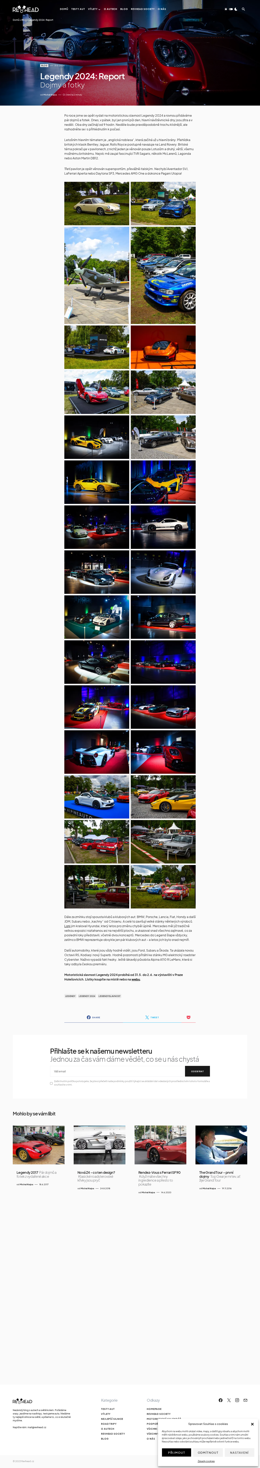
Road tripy (109, 1423)
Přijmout (176, 1452)
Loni (67, 926)
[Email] (245, 1400)
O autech (107, 1428)
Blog (24, 19)
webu (136, 979)
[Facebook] (221, 1400)
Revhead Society (113, 1433)
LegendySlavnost (109, 996)
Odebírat (197, 1071)
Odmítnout (208, 1452)
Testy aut (108, 1409)
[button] (252, 1424)
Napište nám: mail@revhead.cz (29, 1427)
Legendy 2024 (87, 996)
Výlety (106, 1414)
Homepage (154, 1409)
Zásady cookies (206, 1461)
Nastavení (239, 1452)
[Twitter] (229, 1400)
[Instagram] (237, 1400)
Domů (16, 19)
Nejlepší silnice (112, 1418)
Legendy (70, 996)
